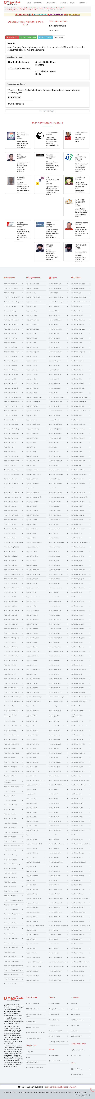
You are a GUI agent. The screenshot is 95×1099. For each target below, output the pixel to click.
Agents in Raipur (54, 807)
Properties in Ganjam (10, 479)
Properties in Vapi (9, 943)
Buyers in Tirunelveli (32, 903)
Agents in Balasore (54, 347)
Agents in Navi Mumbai (56, 726)
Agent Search (54, 1014)
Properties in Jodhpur (10, 579)
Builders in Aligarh (77, 315)
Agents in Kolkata (54, 606)
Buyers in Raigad (31, 798)
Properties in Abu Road (11, 284)
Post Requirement (33, 1009)
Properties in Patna (10, 776)
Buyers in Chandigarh (33, 402)
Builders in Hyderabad (78, 547)
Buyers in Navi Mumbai (33, 726)
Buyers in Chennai (32, 406)
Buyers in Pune (31, 789)
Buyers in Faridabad (32, 470)
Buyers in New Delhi (32, 744)
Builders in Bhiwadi (77, 383)
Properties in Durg (9, 451)
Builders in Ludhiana (77, 629)
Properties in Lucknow (11, 624)
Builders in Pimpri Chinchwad (80, 780)
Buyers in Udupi (31, 930)
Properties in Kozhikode (11, 610)
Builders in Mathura (77, 647)
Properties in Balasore (11, 347)
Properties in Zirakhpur (11, 984)
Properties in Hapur (10, 524)
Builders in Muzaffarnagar (79, 697)
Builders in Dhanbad (77, 438)
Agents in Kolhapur (55, 601)
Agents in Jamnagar (55, 570)
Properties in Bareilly (10, 356)
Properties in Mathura (11, 647)
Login (29, 1057)
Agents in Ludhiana (55, 629)
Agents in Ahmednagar (56, 302)
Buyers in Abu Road (32, 284)
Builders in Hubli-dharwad (79, 542)
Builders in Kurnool (77, 615)
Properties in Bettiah (10, 365)
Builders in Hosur (76, 538)
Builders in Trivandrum (78, 912)
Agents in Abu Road (55, 284)
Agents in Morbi (54, 674)
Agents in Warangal (55, 975)
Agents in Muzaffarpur (56, 701)
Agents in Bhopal (54, 392)
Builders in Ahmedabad (78, 297)
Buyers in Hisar (31, 533)
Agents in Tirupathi (55, 907)
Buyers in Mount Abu (33, 678)
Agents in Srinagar (54, 876)
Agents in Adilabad (55, 288)
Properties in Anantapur (11, 329)
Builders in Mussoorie (78, 692)
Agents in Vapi (53, 939)
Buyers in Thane (31, 885)
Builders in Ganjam (77, 479)
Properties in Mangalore (11, 638)
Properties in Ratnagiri (11, 823)
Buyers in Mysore (31, 706)
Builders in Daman (77, 420)
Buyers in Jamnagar (32, 570)
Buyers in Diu (30, 447)
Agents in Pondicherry (56, 785)
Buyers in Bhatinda (32, 374)
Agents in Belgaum (55, 361)
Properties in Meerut (10, 660)
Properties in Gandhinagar (12, 474)
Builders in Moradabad (78, 669)
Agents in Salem (54, 835)
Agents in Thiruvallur (55, 889)
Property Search (55, 1003)
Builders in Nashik (77, 721)
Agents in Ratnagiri (55, 821)
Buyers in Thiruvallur (33, 889)
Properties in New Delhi (11, 744)
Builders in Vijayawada (78, 957)
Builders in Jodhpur (77, 579)
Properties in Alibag (10, 311)
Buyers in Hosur (31, 538)
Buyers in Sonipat (31, 871)
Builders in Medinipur (78, 656)
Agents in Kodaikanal (55, 597)
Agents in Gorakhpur (55, 492)
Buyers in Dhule (31, 442)
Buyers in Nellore (31, 739)
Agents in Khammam (55, 588)
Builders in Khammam (78, 588)
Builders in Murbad (77, 688)
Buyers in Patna (31, 776)
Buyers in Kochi (31, 592)
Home (29, 3)
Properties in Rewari (10, 827)
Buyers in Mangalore (32, 638)
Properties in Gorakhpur (11, 492)
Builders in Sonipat (77, 871)
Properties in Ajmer (10, 306)
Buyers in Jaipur (31, 560)
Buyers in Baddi (31, 343)
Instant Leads (31, 1022)
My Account (51, 3)
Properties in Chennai (10, 406)
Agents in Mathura (54, 647)
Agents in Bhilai (54, 379)
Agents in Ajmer (54, 306)
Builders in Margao (77, 642)
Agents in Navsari (54, 730)
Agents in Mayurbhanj (56, 651)
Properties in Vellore (10, 956)
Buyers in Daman (31, 420)
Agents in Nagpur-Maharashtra (54, 716)
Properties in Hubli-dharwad (13, 542)
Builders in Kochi (76, 592)
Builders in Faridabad (78, 470)
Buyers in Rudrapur (32, 830)
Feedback (76, 1025)
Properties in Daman (10, 420)
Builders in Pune (76, 789)
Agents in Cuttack (54, 415)
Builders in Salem (76, 835)
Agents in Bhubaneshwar (57, 397)
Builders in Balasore (77, 347)
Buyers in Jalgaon (31, 565)
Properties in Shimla (10, 850)
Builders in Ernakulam (78, 461)
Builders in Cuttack (77, 415)
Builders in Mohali (77, 665)
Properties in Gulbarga (11, 501)
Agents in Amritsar (54, 324)
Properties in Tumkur (10, 918)
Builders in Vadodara (78, 935)
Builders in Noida (76, 748)
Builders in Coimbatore (78, 411)
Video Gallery (77, 1036)
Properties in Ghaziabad (11, 483)
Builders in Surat (76, 880)
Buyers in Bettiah (31, 365)
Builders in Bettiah (77, 365)
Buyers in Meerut (31, 660)
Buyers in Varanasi (32, 944)
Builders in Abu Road (78, 284)
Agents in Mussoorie (55, 692)
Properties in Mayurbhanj (12, 651)
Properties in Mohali (10, 665)
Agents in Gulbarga (55, 501)
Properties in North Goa (11, 753)
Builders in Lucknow (77, 624)
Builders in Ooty (76, 758)
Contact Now (12, 37)
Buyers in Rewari (31, 826)
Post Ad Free (37, 3)
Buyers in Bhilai (31, 379)
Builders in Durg (76, 451)
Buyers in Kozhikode (32, 610)
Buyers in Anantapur (32, 329)
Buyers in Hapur (31, 524)
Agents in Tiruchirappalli (56, 898)
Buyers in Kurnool (32, 615)
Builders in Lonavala (77, 619)
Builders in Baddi (76, 343)
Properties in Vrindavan (11, 975)
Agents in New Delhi (55, 744)
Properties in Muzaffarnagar (13, 697)
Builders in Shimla (77, 848)
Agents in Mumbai (54, 683)
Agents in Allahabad (55, 320)
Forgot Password (33, 1062)
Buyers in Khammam (32, 588)
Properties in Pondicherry (12, 787)
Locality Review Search (57, 1042)
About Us (76, 1009)
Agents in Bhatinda (55, 374)
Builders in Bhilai (76, 379)
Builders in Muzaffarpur (78, 701)
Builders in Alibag (76, 311)
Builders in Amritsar (77, 324)
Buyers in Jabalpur (32, 556)
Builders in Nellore (77, 739)
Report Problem (45, 37)
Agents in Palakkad (55, 762)
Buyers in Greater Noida (33, 497)
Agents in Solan (54, 866)
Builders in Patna (76, 776)
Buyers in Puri (30, 794)
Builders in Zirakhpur (78, 980)
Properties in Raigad (10, 800)
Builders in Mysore (77, 706)
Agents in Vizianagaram (56, 966)
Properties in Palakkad (11, 762)
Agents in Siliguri (54, 857)
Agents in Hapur (54, 524)
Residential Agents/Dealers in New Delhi (51, 8)
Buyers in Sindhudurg (33, 862)
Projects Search (55, 1025)
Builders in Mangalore (78, 638)
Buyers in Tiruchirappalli (34, 898)
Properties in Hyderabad (11, 547)
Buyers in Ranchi (31, 817)
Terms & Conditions (79, 1050)
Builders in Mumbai (77, 683)
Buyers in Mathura (32, 647)
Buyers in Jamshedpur (33, 574)
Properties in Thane (10, 886)
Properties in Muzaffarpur (12, 701)
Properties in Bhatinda (11, 374)
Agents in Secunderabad (56, 844)
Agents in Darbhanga (55, 424)
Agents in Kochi (54, 592)
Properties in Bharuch (11, 370)
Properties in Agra (9, 293)
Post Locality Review (34, 1038)
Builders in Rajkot (76, 812)
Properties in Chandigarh (12, 402)
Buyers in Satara (31, 839)
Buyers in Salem (31, 835)
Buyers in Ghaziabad (32, 483)
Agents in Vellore (54, 953)
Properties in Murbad (10, 688)
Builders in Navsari (77, 730)
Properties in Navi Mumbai (12, 726)
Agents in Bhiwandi (55, 388)
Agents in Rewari (54, 826)
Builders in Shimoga (77, 853)
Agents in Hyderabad (55, 547)
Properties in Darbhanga (11, 424)
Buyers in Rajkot (31, 812)
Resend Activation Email (35, 1067)
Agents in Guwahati (55, 515)
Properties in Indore (10, 551)
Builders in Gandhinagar (79, 474)
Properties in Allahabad (11, 320)
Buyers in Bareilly (31, 356)
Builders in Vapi (76, 939)
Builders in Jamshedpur (78, 574)
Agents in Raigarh (54, 803)
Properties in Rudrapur (11, 832)
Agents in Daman (54, 420)
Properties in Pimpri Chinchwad (10, 781)
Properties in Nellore (10, 739)
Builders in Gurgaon (77, 511)
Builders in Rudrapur (78, 830)
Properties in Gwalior (10, 520)
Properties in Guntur (10, 506)
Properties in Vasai (9, 952)
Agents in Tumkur (54, 916)
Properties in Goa (9, 488)
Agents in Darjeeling (55, 429)
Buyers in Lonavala (32, 619)
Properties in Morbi (10, 674)
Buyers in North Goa (32, 753)
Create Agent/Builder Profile (33, 1015)
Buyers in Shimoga (32, 853)
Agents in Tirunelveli (55, 903)
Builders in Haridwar (77, 529)
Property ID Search (56, 1031)
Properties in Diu (9, 447)
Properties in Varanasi (11, 947)
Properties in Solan (10, 868)
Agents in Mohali (54, 665)
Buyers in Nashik (31, 721)
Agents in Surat (53, 880)
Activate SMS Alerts (33, 1027)
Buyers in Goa (30, 488)
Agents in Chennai (54, 406)
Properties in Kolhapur (11, 601)
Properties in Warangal (11, 979)
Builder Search (55, 1020)
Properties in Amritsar (11, 324)
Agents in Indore (54, 551)
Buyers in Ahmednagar (33, 302)
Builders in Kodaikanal (78, 597)
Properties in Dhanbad (11, 438)
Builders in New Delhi (78, 744)
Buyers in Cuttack (31, 415)
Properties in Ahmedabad (12, 297)
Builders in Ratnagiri (77, 821)
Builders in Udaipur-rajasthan (80, 925)
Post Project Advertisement (36, 1032)
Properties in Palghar (10, 767)
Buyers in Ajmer (31, 306)
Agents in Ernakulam (55, 461)
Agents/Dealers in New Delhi (28, 8)
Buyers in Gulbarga (32, 501)
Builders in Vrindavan (78, 971)
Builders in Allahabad (78, 320)
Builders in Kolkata (77, 606)
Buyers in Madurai (32, 633)
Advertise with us (78, 1020)
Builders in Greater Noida (79, 497)
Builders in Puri (76, 794)
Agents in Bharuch (54, 370)
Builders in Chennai (77, 406)
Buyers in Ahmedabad (33, 297)
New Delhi (14, 8)
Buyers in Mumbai (32, 683)
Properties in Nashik (10, 721)
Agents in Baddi (54, 343)
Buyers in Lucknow (32, 624)
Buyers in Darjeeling (32, 429)
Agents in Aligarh (54, 315)
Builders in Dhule (76, 442)
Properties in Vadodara (11, 938)
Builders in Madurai (77, 633)
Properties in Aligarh (10, 315)
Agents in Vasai (53, 948)
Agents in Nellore (54, 739)
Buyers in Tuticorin (32, 921)
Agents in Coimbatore (55, 411)
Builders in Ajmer (76, 306)
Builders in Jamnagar (78, 570)
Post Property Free (33, 1003)
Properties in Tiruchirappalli (12, 900)
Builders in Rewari (77, 826)
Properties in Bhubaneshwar (13, 397)
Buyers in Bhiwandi (32, 388)
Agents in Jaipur (54, 560)
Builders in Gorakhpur (78, 492)
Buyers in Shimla (31, 848)
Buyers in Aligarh (31, 315)
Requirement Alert (56, 1061)
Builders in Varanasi (77, 944)
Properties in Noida (10, 748)
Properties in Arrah (10, 333)
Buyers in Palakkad (32, 762)
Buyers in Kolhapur (32, 601)
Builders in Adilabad (77, 288)
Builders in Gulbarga (77, 501)
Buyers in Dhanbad (32, 438)
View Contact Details (29, 37)
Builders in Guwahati (78, 515)
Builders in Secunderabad (79, 844)
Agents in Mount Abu (55, 678)
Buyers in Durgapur (32, 456)
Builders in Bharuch (77, 370)
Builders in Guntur (77, 506)
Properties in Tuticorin (11, 923)
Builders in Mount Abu (78, 678)
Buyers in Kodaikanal (33, 597)
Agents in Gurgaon (54, 511)
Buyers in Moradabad (33, 669)
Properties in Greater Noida (12, 497)
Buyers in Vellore (31, 953)
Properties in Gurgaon (11, 511)
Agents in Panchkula (55, 771)
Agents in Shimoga (54, 853)
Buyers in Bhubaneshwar (34, 397)
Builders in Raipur (77, 807)
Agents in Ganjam (54, 479)
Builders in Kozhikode (78, 610)
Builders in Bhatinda (77, 374)
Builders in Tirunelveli (78, 903)
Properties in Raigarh (10, 805)
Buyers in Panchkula (32, 771)
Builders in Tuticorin (77, 921)
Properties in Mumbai (10, 683)
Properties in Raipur (10, 809)
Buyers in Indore (31, 551)
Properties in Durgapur (11, 456)
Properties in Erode (10, 465)
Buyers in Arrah (31, 333)
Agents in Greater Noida (56, 497)
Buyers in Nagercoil (32, 710)
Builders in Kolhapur (77, 601)
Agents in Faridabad (55, 470)
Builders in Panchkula (78, 771)
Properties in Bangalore (11, 352)
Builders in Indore (77, 551)
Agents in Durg (53, 451)
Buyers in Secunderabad (34, 844)
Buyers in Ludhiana (32, 629)
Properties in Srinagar (11, 877)
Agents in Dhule (54, 442)
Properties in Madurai (11, 633)
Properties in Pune (9, 791)
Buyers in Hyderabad (33, 547)
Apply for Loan (77, 1069)
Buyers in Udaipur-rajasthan (35, 925)
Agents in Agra (53, 293)
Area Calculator (78, 1074)
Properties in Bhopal (10, 392)
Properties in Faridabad (11, 470)
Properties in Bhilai (10, 379)
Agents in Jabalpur (54, 556)
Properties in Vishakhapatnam (13, 966)
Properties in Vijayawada (11, 961)
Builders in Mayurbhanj (78, 651)
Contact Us (76, 1014)
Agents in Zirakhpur (55, 980)
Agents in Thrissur (54, 894)
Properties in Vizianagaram (12, 970)
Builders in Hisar (76, 533)
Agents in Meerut (54, 660)
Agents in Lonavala (55, 619)
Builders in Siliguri (77, 857)
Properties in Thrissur (10, 896)
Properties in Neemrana (11, 735)
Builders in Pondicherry (78, 785)
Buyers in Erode (31, 465)
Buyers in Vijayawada (33, 957)
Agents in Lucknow (54, 624)
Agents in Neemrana (55, 735)
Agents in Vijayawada (55, 957)
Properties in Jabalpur (11, 556)
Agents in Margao (54, 642)
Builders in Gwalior (77, 520)
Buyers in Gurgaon (32, 511)
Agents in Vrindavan (55, 971)
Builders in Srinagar (77, 876)
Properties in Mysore (10, 706)
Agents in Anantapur (55, 329)
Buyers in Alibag (31, 311)
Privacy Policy (76, 1055)
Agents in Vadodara (55, 935)
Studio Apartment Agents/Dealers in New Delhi (22, 10)
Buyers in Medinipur (32, 656)
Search (72, 3)
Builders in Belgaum (77, 361)
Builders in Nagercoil (78, 710)
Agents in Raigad (54, 798)
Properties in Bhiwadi (10, 383)
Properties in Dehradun (11, 433)
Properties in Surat (10, 882)
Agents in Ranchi (54, 817)
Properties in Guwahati (11, 515)
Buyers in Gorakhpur (32, 492)
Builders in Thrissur (77, 894)
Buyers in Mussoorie (32, 692)
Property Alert (54, 1055)
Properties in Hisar (9, 533)
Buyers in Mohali (31, 665)
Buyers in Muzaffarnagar (34, 697)
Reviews (75, 1031)
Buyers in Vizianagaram (33, 966)
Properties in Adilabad (11, 288)
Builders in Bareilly (77, 356)
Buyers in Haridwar (32, 529)
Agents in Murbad (54, 688)
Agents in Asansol (54, 338)
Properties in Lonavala (11, 619)
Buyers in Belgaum (32, 361)
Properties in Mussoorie (11, 692)
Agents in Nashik (54, 721)
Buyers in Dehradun (32, 433)
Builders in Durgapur (78, 456)
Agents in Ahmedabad (56, 297)
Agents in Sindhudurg (56, 862)
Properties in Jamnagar (11, 570)
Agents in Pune (53, 789)
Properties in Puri (9, 796)
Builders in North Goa (78, 753)
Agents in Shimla (54, 848)
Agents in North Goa (55, 753)
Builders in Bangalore (78, 352)
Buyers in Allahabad (32, 320)
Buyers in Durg (31, 451)
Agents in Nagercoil (55, 710)
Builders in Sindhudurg (78, 862)
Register (30, 1052)
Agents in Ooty (53, 758)
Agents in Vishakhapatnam (57, 962)
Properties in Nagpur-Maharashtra (10, 716)
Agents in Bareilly (54, 356)
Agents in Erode (54, 465)
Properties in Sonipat (10, 873)
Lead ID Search (55, 1036)
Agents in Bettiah (54, 365)
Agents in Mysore (54, 706)
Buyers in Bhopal (31, 392)
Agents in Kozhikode (55, 610)
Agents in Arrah (54, 333)
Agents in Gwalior (54, 520)
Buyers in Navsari (31, 730)
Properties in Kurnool (10, 615)
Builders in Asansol (77, 338)
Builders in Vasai (76, 948)
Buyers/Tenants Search (57, 1009)
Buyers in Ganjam (31, 479)
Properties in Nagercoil (11, 710)
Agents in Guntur (54, 506)
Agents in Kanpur (54, 583)
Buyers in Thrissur (32, 894)
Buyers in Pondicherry (33, 785)
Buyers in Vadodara (32, 935)
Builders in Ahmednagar (79, 302)
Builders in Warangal (78, 975)
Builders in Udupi (76, 930)
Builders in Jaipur (76, 560)
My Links (63, 3)
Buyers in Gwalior (31, 520)
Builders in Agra (76, 293)
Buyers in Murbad (32, 688)
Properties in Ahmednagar (12, 302)
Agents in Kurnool (54, 615)
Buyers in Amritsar (32, 324)
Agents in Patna (54, 776)
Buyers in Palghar (31, 767)
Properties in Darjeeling (11, 429)
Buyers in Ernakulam (32, 461)
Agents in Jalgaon (54, 565)
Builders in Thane (76, 885)
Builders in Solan (76, 866)
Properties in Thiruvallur (11, 891)
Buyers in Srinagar (32, 876)
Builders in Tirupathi (77, 907)
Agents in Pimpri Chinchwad (58, 780)
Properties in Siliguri (10, 859)
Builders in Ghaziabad (78, 483)
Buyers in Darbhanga (33, 424)
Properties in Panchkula (11, 771)
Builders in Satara (77, 839)
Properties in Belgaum (11, 361)
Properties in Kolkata (10, 606)
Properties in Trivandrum (12, 914)
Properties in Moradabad (11, 669)
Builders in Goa (76, 488)
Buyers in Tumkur (31, 916)
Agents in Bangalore (55, 352)
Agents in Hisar (53, 533)
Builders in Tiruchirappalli (79, 898)
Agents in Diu (53, 447)
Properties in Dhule (10, 442)
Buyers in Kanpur (31, 583)
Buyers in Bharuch (32, 370)
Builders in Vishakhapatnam (80, 962)
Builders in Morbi (76, 674)
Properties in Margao (10, 642)
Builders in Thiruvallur (78, 889)
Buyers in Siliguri (31, 857)
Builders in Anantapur (78, 329)
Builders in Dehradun (78, 433)
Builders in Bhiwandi (77, 388)
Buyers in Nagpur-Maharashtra (32, 716)
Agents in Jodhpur (54, 579)
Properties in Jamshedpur (12, 574)
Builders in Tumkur (77, 916)
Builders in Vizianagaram (79, 966)
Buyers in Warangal (32, 975)
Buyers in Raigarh (31, 803)
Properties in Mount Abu (11, 678)
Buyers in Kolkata (31, 606)
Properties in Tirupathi (11, 909)
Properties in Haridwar (11, 529)
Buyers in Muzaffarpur (33, 701)
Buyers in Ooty (31, 758)
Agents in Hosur (54, 538)
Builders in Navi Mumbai (79, 726)
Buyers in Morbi (31, 674)
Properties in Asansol (10, 338)
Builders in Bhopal (77, 392)
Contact (82, 3)
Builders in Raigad (77, 798)
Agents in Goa (53, 488)
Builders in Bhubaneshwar (79, 397)
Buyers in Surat (31, 880)
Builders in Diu (76, 447)
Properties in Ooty (9, 758)
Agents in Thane (54, 885)
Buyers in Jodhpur (32, 579)
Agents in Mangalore (55, 638)
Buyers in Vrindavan (32, 971)
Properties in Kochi (10, 592)
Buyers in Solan (31, 866)
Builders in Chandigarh (78, 402)
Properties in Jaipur (10, 560)
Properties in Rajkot (10, 814)
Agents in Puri (53, 794)
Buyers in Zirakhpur (32, 980)
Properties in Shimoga (11, 855)
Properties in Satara (10, 841)
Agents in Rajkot (54, 812)
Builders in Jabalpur (77, 556)
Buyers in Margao (31, 642)
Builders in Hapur (76, 524)
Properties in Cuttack (10, 415)
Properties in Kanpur (10, 583)
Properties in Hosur (10, 538)
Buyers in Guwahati (32, 515)
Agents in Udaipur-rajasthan (58, 925)
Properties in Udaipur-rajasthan (11, 928)
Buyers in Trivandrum (33, 912)
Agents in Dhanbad (55, 438)
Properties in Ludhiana (11, 629)
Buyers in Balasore (32, 347)
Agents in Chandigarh (55, 402)
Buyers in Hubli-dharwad (34, 542)
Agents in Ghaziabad (55, 483)
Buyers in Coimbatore (33, 411)
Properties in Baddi (10, 343)
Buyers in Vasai (31, 948)
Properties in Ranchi (10, 818)
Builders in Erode (76, 465)
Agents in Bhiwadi (54, 383)
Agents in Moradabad (55, 669)
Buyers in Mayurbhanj (33, 651)
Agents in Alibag (54, 311)
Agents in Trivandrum (55, 912)
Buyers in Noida (31, 748)
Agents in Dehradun (55, 433)
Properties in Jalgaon (10, 565)
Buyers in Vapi (30, 939)
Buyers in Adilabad (32, 288)
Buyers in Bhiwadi (32, 383)
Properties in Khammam (11, 588)
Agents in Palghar (54, 767)
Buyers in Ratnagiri (32, 821)
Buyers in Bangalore (32, 352)
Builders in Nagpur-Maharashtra (77, 716)
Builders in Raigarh (77, 803)
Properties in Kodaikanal (11, 597)
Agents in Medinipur (55, 656)
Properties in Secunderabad (12, 846)
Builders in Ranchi (77, 817)
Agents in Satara (54, 839)
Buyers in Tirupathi (32, 907)
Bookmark (59, 37)
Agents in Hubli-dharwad (56, 542)
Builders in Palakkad (77, 762)
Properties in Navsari (10, 730)
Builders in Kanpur (77, 583)
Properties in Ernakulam (11, 461)
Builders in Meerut (77, 660)
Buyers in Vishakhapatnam (34, 962)
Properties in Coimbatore (11, 411)
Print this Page (47, 111)
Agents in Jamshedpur (56, 574)
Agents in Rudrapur (55, 830)
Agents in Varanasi (54, 944)
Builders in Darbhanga (78, 424)
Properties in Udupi (10, 934)
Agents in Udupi (54, 930)
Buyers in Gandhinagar (33, 474)
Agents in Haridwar (55, 529)
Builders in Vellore (77, 953)
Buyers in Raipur (31, 807)
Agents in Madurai (54, 633)
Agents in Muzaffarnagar (56, 697)
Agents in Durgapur (55, 456)
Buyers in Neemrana (32, 735)
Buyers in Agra (31, 293)
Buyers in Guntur (31, 506)
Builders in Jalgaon (77, 565)
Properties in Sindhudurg (12, 864)
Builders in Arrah (76, 333)
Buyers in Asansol (31, 338)
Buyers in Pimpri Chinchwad (35, 780)
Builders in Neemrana (78, 735)
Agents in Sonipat (54, 871)
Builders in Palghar (77, 767)
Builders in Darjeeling (78, 429)
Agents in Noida (54, 748)
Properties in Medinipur (11, 656)
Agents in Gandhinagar (56, 474)
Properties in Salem (10, 837)
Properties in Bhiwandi (11, 388)
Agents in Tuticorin (55, 921)
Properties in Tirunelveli (11, 905)
